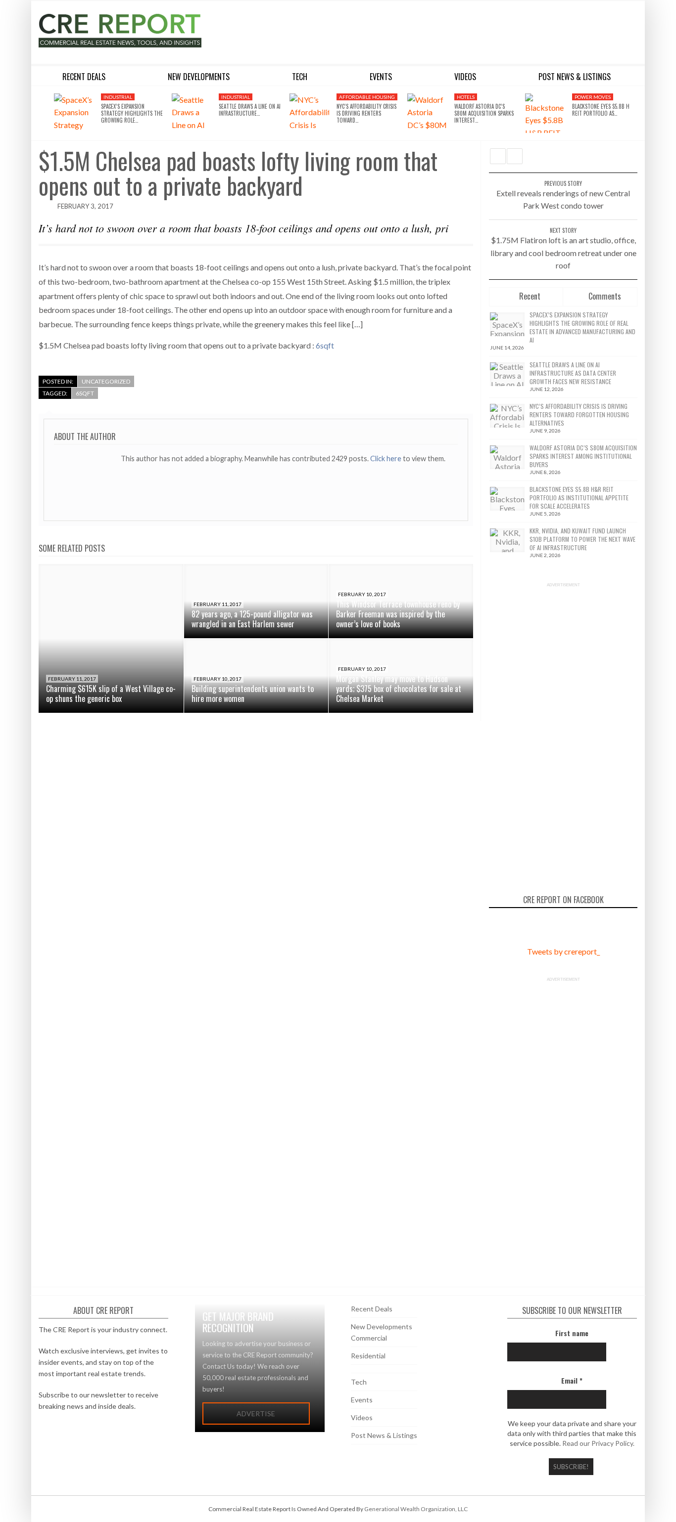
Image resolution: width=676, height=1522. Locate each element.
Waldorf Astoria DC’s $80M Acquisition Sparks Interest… (484, 113)
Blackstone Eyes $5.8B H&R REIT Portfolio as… (604, 109)
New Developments (381, 1326)
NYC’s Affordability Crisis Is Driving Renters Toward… (366, 113)
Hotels (466, 97)
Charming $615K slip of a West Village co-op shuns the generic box (111, 693)
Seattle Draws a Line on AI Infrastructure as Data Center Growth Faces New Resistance (573, 373)
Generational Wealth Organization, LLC (416, 1509)
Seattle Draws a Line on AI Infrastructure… (250, 109)
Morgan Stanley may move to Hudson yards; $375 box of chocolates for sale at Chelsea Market (398, 688)
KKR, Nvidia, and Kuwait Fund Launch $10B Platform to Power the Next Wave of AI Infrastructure (582, 539)
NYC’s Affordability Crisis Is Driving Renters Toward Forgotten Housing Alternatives (579, 414)
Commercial (369, 1338)
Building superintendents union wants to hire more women (253, 693)
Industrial (117, 97)
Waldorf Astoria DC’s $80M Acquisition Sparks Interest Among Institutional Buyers (583, 456)
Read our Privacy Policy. (598, 1443)
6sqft (325, 345)
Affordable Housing (367, 97)
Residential (368, 1355)
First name (571, 1333)
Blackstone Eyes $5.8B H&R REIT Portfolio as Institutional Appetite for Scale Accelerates (579, 497)
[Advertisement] (428, 30)
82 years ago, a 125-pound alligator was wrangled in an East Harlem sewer (252, 619)
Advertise (256, 1413)
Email (571, 1380)
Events (362, 1399)
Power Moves (593, 97)
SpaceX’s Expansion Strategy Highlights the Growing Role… (132, 113)
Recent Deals (371, 1309)
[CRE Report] (143, 30)
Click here (386, 458)
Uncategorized (106, 381)
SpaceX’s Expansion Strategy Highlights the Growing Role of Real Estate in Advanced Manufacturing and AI (582, 327)
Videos (362, 1417)
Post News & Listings (384, 1435)
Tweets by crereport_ (563, 951)
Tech (359, 1382)
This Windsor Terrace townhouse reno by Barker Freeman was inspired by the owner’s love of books (398, 614)
